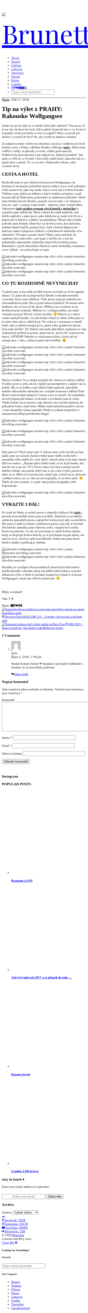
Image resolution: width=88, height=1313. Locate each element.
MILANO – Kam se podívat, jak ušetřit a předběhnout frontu (42, 626)
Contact (16, 84)
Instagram (16, 1224)
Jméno (7, 737)
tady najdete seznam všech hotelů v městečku (45, 208)
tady (67, 147)
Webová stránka (12, 753)
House (15, 80)
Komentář (8, 700)
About (15, 58)
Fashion (16, 65)
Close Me (8, 1242)
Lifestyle (17, 69)
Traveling (17, 73)
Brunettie (18, 1235)
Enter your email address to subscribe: (26, 1186)
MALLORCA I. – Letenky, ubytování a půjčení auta (42, 618)
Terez (5, 99)
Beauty (15, 61)
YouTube (16, 1227)
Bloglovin (14, 1231)
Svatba (15, 1300)
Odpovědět (21, 674)
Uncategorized (20, 1308)
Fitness (15, 76)
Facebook (14, 1220)
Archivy (7, 1212)
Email (7, 745)
